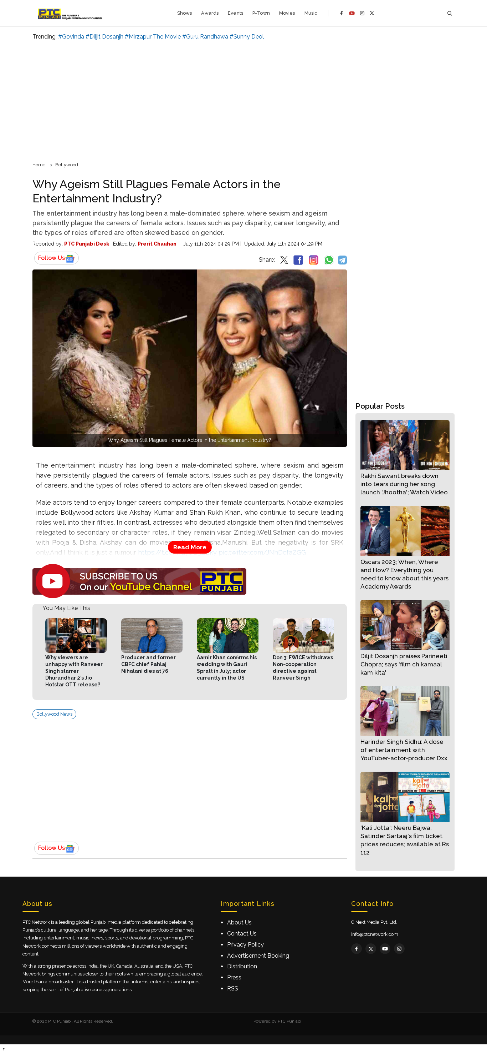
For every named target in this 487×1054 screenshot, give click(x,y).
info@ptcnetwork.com (374, 934)
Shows (184, 13)
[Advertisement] (243, 100)
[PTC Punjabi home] (70, 13)
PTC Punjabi (289, 1021)
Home (38, 164)
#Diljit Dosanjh (104, 36)
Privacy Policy (245, 944)
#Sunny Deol (247, 36)
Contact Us (242, 933)
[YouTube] (352, 13)
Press (234, 977)
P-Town (261, 13)
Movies (287, 13)
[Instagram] (362, 13)
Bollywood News (54, 714)
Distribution (242, 966)
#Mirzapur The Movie (153, 36)
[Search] (450, 13)
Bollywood (66, 164)
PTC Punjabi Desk (86, 244)
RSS (232, 988)
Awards (210, 13)
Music (311, 13)
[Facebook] (341, 13)
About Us (239, 922)
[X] (372, 13)
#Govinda (71, 36)
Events (235, 13)
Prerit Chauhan (157, 244)
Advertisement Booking (258, 955)
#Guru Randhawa (205, 36)
